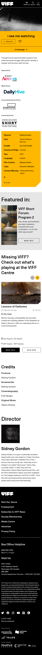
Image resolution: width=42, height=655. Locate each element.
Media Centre (8, 521)
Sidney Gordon (25, 135)
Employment (7, 506)
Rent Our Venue (9, 502)
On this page (20, 49)
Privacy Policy (8, 531)
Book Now (31, 350)
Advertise (6, 526)
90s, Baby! (8, 314)
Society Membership (11, 516)
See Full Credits (26, 145)
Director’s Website (27, 166)
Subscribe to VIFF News (13, 511)
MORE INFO (29, 241)
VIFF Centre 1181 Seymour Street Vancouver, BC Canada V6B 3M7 (10, 567)
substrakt (10, 621)
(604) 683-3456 (7, 550)
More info (10, 350)
